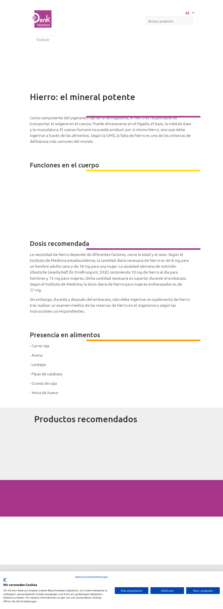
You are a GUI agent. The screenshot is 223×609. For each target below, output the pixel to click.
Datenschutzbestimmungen (91, 576)
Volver (43, 39)
